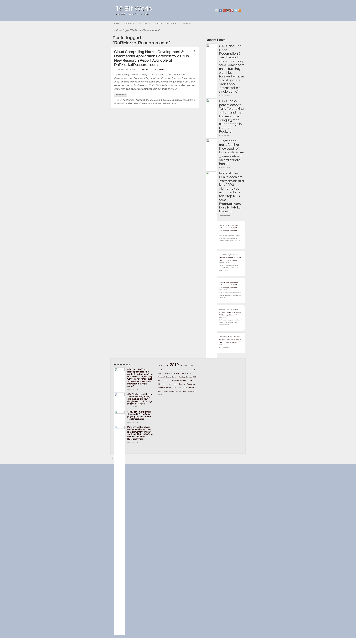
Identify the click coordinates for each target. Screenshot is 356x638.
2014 (160, 365)
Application (128, 100)
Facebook (220, 10)
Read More (120, 95)
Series (185, 387)
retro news (129, 23)
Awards (188, 370)
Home (116, 23)
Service (191, 387)
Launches (175, 380)
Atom (174, 370)
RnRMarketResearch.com (166, 103)
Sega (179, 387)
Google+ (224, 10)
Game (168, 377)
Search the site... (241, 23)
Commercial (159, 100)
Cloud (149, 100)
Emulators (159, 69)
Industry (167, 380)
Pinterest (232, 10)
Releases (161, 387)
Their (184, 391)
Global (160, 380)
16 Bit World (134, 8)
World (160, 394)
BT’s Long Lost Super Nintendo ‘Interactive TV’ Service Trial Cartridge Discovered (230, 228)
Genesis (158, 23)
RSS (239, 10)
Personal (182, 384)
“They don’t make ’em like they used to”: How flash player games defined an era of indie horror (231, 152)
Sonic (166, 391)
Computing (173, 100)
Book (193, 370)
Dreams (167, 373)
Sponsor (172, 391)
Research (147, 103)
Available (140, 100)
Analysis (161, 370)
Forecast (119, 103)
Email (217, 10)
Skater (160, 391)
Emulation (171, 23)
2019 (119, 100)
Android (168, 370)
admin (145, 69)
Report (137, 103)
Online (169, 384)
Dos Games (144, 23)
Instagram (228, 10)
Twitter (235, 10)
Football (188, 373)
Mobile (189, 380)
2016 (166, 365)
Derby (160, 373)
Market (128, 103)
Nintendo (161, 384)
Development (187, 100)
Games (174, 377)
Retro (174, 387)
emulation (175, 373)
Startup (178, 391)
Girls (194, 377)
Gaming (182, 377)
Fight (182, 373)
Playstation (191, 384)
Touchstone (192, 391)
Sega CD (187, 23)
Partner (175, 384)
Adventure (183, 365)
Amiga (191, 365)
